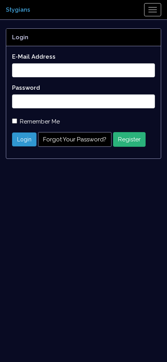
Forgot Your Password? (74, 139)
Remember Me (40, 121)
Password (26, 87)
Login (24, 139)
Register (129, 139)
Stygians (18, 9)
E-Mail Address (34, 56)
